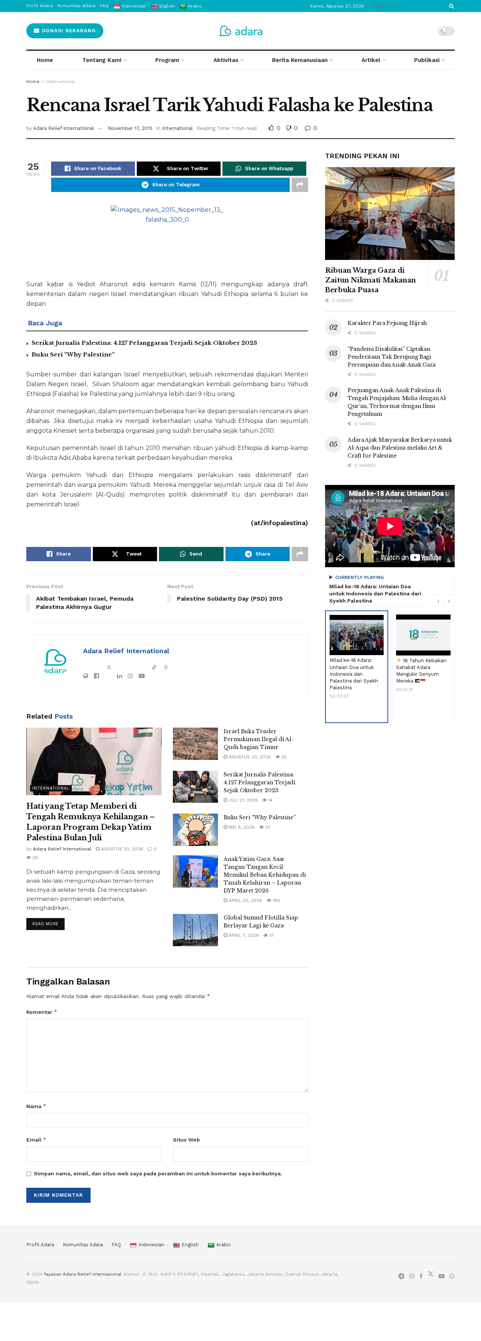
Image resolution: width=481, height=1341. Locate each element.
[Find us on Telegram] (401, 1276)
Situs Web (186, 1140)
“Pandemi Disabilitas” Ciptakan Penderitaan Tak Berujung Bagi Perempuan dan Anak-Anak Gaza (392, 357)
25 (283, 757)
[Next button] (449, 601)
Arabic (223, 1244)
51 (271, 935)
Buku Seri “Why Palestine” (73, 354)
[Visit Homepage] (241, 30)
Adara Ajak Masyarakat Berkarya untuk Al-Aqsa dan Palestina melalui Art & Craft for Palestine (400, 447)
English (190, 1244)
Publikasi (427, 60)
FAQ (116, 1244)
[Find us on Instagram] (411, 1276)
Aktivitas (225, 60)
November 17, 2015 (130, 128)
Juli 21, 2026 (242, 800)
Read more (48, 922)
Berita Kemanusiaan (300, 60)
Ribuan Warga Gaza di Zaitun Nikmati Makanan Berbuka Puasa (370, 280)
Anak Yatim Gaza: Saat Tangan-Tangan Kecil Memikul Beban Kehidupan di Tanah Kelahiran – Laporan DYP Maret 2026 (265, 875)
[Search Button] (450, 6)
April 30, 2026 (244, 900)
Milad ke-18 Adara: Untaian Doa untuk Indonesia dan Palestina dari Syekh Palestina (375, 593)
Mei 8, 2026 (241, 827)
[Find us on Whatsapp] (452, 1276)
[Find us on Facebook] (421, 1276)
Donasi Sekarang (68, 30)
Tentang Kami (101, 60)
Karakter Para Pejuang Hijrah (387, 323)
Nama (36, 1106)
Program (167, 60)
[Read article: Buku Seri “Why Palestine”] (195, 830)
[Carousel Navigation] (443, 601)
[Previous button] (437, 601)
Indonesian (151, 1244)
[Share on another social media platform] (300, 185)
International (60, 81)
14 (269, 800)
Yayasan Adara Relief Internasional (83, 1274)
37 (267, 827)
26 (34, 857)
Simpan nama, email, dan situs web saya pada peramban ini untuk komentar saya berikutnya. (158, 1173)
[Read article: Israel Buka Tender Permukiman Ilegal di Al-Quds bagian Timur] (195, 744)
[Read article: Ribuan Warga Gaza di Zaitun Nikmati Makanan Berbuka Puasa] (390, 213)
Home (45, 60)
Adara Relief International (63, 128)
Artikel (371, 60)
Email (36, 1139)
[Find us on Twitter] (431, 1275)
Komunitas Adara (83, 1244)
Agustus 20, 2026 (121, 849)
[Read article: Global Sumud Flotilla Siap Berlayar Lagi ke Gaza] (195, 930)
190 (275, 900)
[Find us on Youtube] (442, 1276)
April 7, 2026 (243, 935)
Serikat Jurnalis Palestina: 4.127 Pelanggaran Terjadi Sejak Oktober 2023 (144, 342)
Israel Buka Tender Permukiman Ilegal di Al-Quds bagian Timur (258, 739)
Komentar (41, 1011)
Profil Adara (40, 1244)
